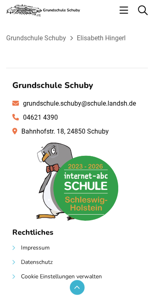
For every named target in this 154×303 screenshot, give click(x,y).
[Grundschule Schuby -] (43, 15)
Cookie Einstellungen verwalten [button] (61, 276)
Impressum (35, 248)
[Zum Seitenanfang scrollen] (77, 287)
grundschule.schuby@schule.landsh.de (79, 103)
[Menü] (124, 10)
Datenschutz (37, 262)
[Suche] (143, 10)
